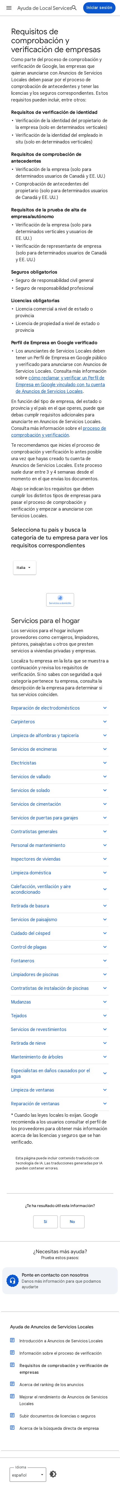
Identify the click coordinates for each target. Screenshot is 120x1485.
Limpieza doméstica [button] (31, 873)
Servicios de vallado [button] (31, 777)
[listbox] (24, 567)
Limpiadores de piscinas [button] (35, 974)
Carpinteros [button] (23, 722)
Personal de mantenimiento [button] (38, 845)
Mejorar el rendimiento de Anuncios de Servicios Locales (63, 1400)
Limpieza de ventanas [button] (32, 1090)
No (72, 1221)
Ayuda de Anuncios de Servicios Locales (51, 1327)
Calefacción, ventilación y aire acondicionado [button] (41, 889)
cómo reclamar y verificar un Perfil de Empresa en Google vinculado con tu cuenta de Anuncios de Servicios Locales (60, 384)
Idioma (20, 1467)
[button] (9, 8)
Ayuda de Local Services (44, 8)
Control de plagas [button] (29, 947)
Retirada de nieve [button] (28, 1043)
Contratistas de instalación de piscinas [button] (50, 988)
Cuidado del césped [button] (30, 933)
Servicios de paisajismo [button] (34, 920)
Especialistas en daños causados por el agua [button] (50, 1073)
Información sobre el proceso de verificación (61, 1353)
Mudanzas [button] (21, 1002)
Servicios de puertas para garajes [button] (44, 818)
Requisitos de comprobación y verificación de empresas (64, 1369)
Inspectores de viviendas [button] (36, 859)
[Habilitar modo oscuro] (53, 1474)
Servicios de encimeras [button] (34, 749)
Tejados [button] (19, 1016)
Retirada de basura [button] (30, 906)
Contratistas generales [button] (34, 832)
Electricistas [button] (23, 763)
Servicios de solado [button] (30, 790)
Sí (45, 1221)
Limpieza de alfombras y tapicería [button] (45, 735)
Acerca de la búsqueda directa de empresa (59, 1428)
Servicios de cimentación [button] (36, 804)
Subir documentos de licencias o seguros (57, 1416)
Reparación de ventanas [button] (35, 1104)
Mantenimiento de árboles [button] (37, 1057)
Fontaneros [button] (22, 961)
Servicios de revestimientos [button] (38, 1029)
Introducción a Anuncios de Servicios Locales (61, 1340)
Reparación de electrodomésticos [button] (45, 708)
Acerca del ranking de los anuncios (51, 1384)
